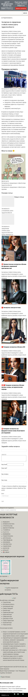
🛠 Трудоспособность (6, 17)
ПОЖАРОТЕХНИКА (8, 536)
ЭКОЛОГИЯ (6, 548)
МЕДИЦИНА (6, 522)
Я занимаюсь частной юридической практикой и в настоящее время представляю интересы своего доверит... (15, 634)
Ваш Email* (4, 464)
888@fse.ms (21, 6)
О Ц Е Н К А (6, 532)
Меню (25, 13)
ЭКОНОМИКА (6, 542)
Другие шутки (5, 181)
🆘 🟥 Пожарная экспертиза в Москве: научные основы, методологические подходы (12, 387)
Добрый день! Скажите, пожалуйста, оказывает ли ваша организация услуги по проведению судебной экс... (14, 646)
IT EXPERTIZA (6, 530)
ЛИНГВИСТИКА (7, 544)
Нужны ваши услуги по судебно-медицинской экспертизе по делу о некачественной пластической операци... (14, 658)
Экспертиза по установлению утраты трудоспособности (7, 210)
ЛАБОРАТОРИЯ (7, 546)
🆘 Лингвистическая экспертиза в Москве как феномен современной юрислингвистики (13, 266)
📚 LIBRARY (6, 552)
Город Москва (7, 602)
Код (5, 454)
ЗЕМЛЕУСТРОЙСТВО (8, 528)
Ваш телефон (4, 474)
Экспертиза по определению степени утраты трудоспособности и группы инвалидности (7, 230)
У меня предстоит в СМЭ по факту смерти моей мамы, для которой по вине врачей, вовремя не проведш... (15, 652)
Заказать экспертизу (21, 8)
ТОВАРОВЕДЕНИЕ (7, 540)
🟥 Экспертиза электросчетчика (11, 307)
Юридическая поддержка (7, 508)
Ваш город (4, 480)
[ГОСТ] (14, 598)
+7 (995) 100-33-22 (21, 4)
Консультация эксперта (6, 628)
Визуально (3, 454)
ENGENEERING (6, 534)
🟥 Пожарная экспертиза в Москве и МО (13, 347)
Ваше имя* (4, 468)
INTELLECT (6, 550)
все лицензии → (4, 576)
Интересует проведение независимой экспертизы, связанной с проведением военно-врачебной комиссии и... (15, 640)
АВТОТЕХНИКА (7, 538)
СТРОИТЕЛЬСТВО (7, 526)
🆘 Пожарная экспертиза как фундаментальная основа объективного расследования (13, 431)
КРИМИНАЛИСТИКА (8, 524)
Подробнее (16, 692)
